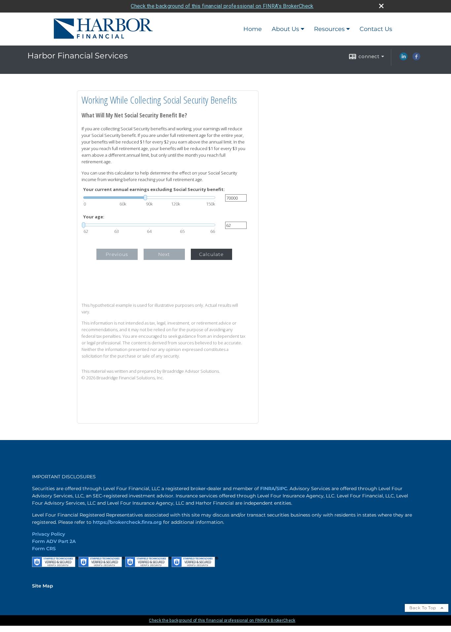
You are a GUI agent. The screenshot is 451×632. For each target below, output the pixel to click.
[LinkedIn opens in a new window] (403, 59)
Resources (329, 29)
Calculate (211, 254)
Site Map (42, 586)
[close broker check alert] (381, 6)
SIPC (281, 488)
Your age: (93, 217)
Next (164, 254)
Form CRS (44, 549)
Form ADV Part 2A (54, 541)
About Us (285, 29)
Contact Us (376, 29)
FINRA (267, 488)
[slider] (149, 197)
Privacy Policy (48, 534)
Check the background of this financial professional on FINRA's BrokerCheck (222, 6)
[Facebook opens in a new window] (416, 59)
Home (252, 29)
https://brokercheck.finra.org (127, 522)
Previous (117, 254)
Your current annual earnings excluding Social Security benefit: (154, 189)
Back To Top (423, 607)
